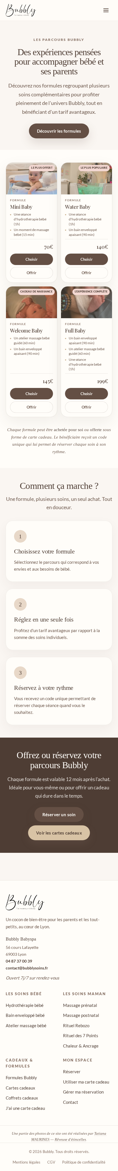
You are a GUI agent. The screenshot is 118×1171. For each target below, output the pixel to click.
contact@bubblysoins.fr (27, 967)
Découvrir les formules (59, 131)
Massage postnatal (81, 1015)
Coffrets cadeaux (22, 1097)
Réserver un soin (59, 814)
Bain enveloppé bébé (25, 1015)
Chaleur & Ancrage (81, 1045)
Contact (70, 1102)
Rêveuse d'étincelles (70, 1139)
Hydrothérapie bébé (25, 1005)
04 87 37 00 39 (19, 961)
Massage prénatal (80, 1005)
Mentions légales (26, 1162)
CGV (51, 1162)
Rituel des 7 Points (80, 1035)
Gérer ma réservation (83, 1091)
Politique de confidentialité (83, 1162)
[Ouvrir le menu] (106, 10)
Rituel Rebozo (76, 1025)
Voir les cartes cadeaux (59, 832)
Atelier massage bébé (26, 1025)
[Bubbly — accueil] (21, 10)
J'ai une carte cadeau (25, 1108)
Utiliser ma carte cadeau (86, 1081)
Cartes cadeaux (20, 1087)
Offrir (31, 272)
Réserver (71, 1071)
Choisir (31, 259)
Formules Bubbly (21, 1077)
